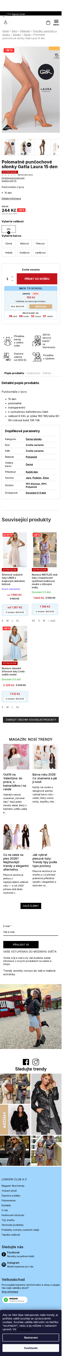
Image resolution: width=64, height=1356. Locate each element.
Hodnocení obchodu (13, 1215)
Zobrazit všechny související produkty (31, 719)
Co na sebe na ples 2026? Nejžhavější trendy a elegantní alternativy (16, 862)
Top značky (8, 1220)
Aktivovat (40, 306)
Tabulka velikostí (11, 1234)
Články (47, 373)
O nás (5, 1210)
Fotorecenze (9, 1200)
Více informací (10, 1291)
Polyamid (31, 456)
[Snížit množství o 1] (12, 281)
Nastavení (31, 1337)
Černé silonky (34, 439)
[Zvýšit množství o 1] (12, 277)
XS (33, 620)
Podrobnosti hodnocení (13, 178)
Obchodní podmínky (13, 1225)
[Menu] (56, 22)
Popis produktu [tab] (14, 373)
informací (25, 1329)
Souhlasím (31, 1348)
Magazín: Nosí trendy (13, 1185)
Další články (31, 905)
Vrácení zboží (9, 1190)
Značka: (9, 181)
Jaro (28, 477)
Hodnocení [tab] (33, 373)
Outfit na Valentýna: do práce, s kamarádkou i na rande (14, 782)
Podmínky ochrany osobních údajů (20, 1229)
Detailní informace (11, 198)
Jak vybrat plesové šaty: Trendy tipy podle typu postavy (44, 860)
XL (17, 620)
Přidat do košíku (37, 278)
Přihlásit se (21, 944)
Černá (29, 464)
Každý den (32, 471)
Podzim (36, 477)
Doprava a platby (11, 1195)
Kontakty (6, 1205)
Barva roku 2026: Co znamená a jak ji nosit (44, 778)
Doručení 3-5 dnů (36, 492)
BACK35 (17, 306)
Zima (46, 477)
